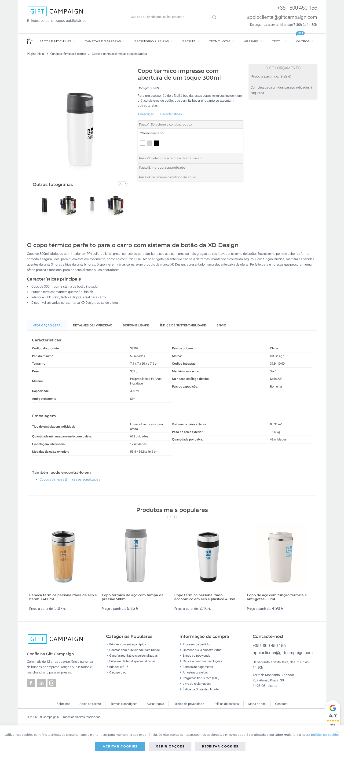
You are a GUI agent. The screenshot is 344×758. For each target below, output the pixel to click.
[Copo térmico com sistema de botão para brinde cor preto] (80, 121)
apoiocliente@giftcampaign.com (282, 17)
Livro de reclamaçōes (197, 683)
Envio (221, 325)
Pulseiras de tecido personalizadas (132, 661)
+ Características (170, 114)
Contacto (281, 704)
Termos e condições (123, 704)
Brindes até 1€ (118, 667)
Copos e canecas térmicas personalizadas (119, 53)
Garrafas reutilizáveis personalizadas (133, 655)
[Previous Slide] (120, 183)
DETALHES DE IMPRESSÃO (92, 325)
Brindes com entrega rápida (127, 644)
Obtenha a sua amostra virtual (202, 650)
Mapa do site (257, 704)
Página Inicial (36, 53)
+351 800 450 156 (297, 8)
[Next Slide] (125, 183)
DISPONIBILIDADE (136, 325)
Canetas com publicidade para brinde (134, 650)
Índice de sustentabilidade (183, 325)
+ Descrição (146, 114)
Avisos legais (155, 704)
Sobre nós (63, 704)
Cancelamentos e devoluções (202, 661)
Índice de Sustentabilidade (201, 689)
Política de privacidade (188, 704)
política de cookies (325, 734)
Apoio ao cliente (90, 704)
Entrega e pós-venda (196, 655)
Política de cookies (226, 704)
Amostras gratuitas (195, 672)
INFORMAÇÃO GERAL (47, 325)
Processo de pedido (196, 644)
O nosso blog (118, 672)
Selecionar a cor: (152, 133)
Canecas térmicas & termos (68, 53)
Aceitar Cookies (120, 746)
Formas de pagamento (198, 667)
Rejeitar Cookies (220, 746)
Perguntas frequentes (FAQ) (201, 678)
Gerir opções (170, 746)
